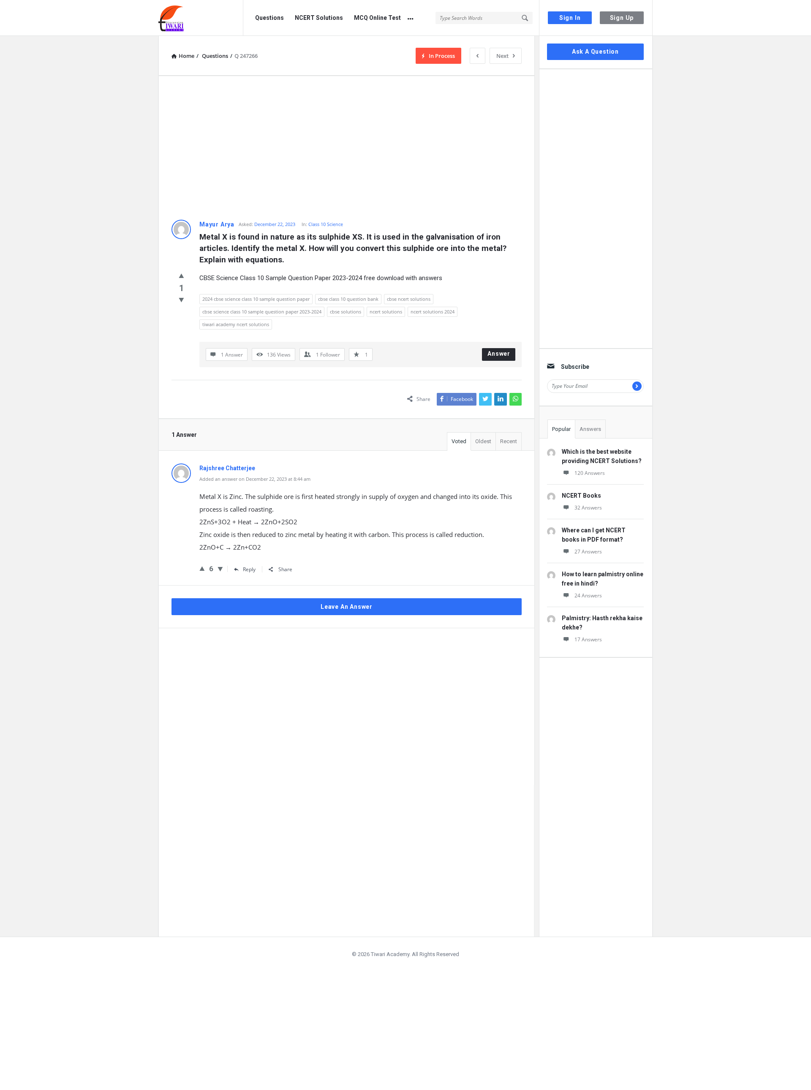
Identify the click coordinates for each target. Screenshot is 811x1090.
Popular (561, 429)
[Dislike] (181, 299)
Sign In (570, 17)
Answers (590, 429)
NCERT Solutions (319, 17)
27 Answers (588, 551)
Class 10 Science (325, 224)
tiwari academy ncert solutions (235, 324)
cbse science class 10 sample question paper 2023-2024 (261, 311)
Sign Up (622, 17)
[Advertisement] (346, 148)
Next (502, 56)
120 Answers (589, 473)
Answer (498, 353)
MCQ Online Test (377, 17)
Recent (508, 441)
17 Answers (588, 639)
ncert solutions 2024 (432, 311)
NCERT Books (581, 495)
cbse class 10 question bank (348, 299)
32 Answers (588, 507)
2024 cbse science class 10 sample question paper (256, 299)
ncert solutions (386, 311)
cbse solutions (345, 311)
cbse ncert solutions (408, 299)
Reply (249, 569)
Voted (459, 441)
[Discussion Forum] (200, 18)
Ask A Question (595, 51)
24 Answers (588, 595)
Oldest (483, 441)
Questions (269, 17)
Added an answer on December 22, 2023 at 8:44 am (254, 479)
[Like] (181, 275)
